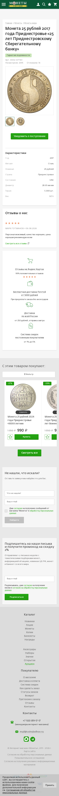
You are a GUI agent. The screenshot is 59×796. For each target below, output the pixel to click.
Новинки (29, 621)
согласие (18, 508)
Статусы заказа (29, 692)
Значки (29, 657)
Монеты (29, 629)
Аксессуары (29, 649)
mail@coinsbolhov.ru (32, 732)
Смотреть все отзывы (16, 244)
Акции (29, 625)
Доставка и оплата (29, 681)
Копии (29, 632)
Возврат (29, 696)
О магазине (29, 677)
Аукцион (29, 664)
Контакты (29, 707)
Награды (30, 640)
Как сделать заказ (29, 688)
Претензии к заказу (29, 699)
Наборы (29, 653)
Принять (49, 785)
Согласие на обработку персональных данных (29, 755)
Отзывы (29, 703)
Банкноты (29, 636)
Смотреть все (29, 453)
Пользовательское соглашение (29, 758)
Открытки (29, 660)
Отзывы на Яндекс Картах (29, 269)
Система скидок (29, 685)
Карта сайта (29, 751)
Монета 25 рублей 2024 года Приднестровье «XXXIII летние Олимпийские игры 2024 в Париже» (22, 421)
